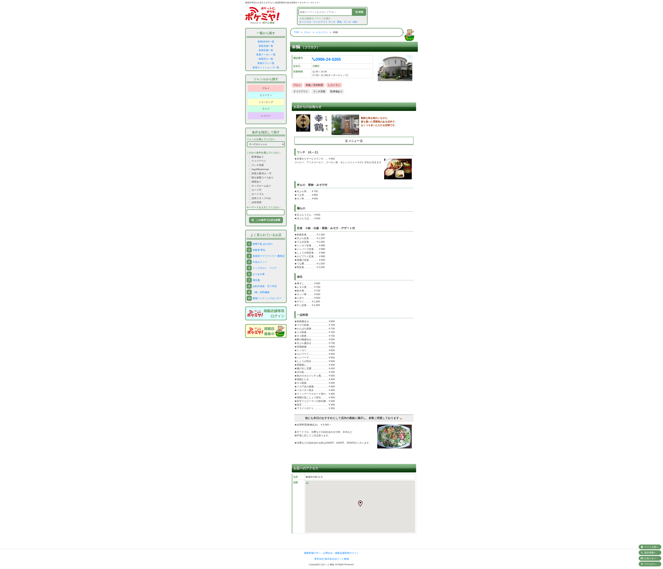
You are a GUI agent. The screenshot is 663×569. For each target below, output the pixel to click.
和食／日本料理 (314, 85)
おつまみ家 (259, 274)
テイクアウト (259, 161)
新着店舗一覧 (266, 50)
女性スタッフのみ (261, 198)
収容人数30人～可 (261, 173)
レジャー (266, 115)
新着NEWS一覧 (266, 41)
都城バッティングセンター (267, 298)
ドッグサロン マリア (265, 268)
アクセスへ (649, 564)
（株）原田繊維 (261, 292)
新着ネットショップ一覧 (266, 67)
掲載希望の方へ (312, 553)
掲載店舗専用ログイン (347, 553)
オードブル (305, 22)
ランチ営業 (258, 165)
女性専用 (256, 202)
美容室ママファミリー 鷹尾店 (269, 256)
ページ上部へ (651, 547)
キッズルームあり (261, 185)
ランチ (347, 22)
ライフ (266, 108)
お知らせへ (649, 558)
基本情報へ (649, 552)
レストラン (322, 32)
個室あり (256, 181)
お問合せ (328, 553)
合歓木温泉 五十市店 (265, 286)
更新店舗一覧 (266, 45)
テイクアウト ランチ (324, 22)
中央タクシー (260, 262)
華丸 (339, 22)
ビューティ (266, 95)
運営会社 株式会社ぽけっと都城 (331, 558)
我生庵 (256, 280)
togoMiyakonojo (260, 169)
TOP (296, 32)
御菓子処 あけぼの (263, 244)
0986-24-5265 (328, 59)
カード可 (256, 190)
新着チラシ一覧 (265, 63)
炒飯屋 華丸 (259, 250)
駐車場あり (258, 156)
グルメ (266, 88)
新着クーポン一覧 (266, 54)
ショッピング (266, 102)
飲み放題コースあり (262, 177)
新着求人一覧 (266, 58)
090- (355, 22)
